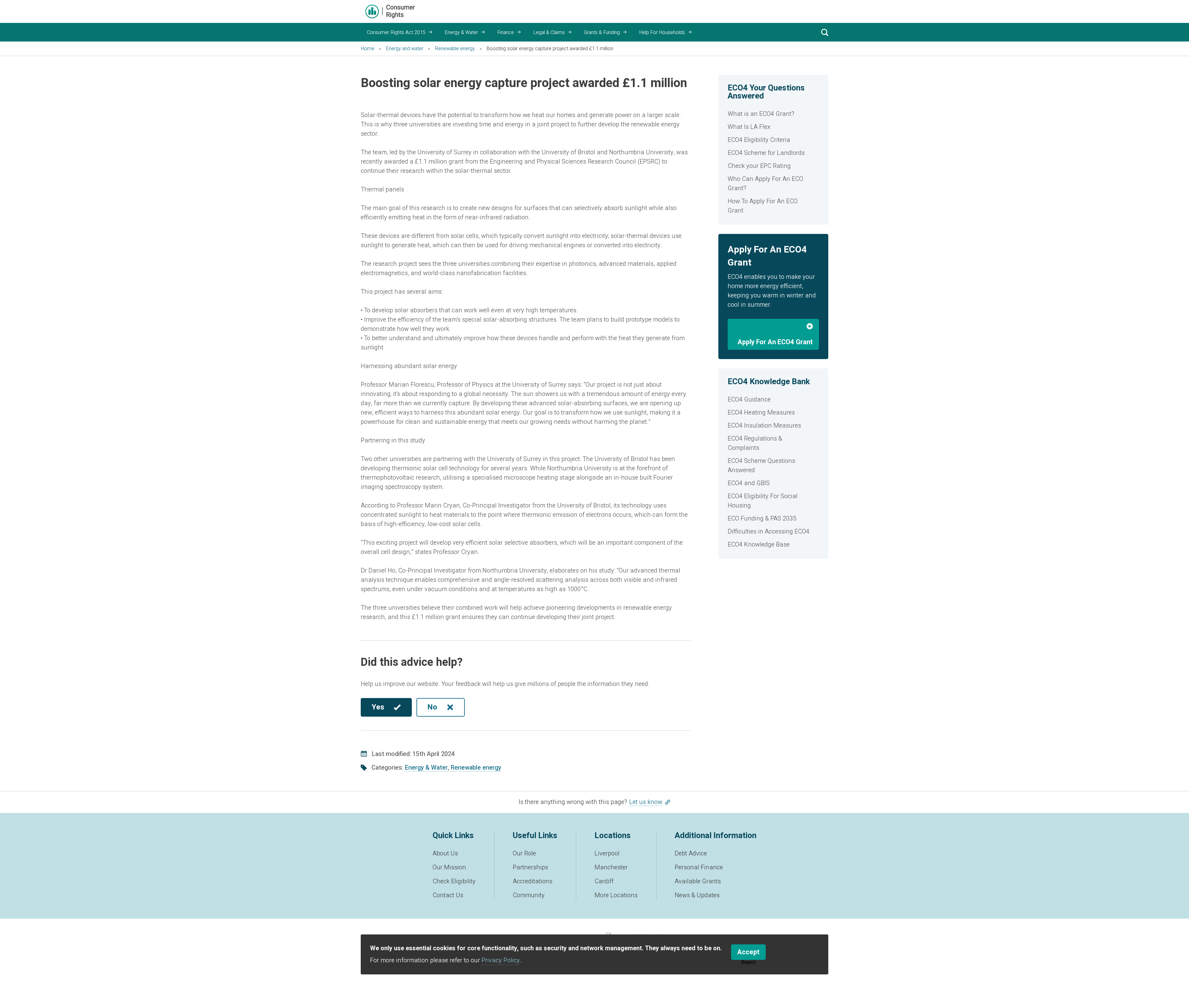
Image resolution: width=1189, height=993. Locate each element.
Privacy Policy (500, 960)
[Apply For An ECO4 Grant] (773, 328)
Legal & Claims (549, 32)
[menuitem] (773, 114)
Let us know (645, 801)
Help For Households (662, 32)
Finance (505, 32)
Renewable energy (476, 767)
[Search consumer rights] (824, 32)
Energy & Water (461, 32)
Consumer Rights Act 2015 (396, 32)
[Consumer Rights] (390, 11)
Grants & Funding (602, 32)
